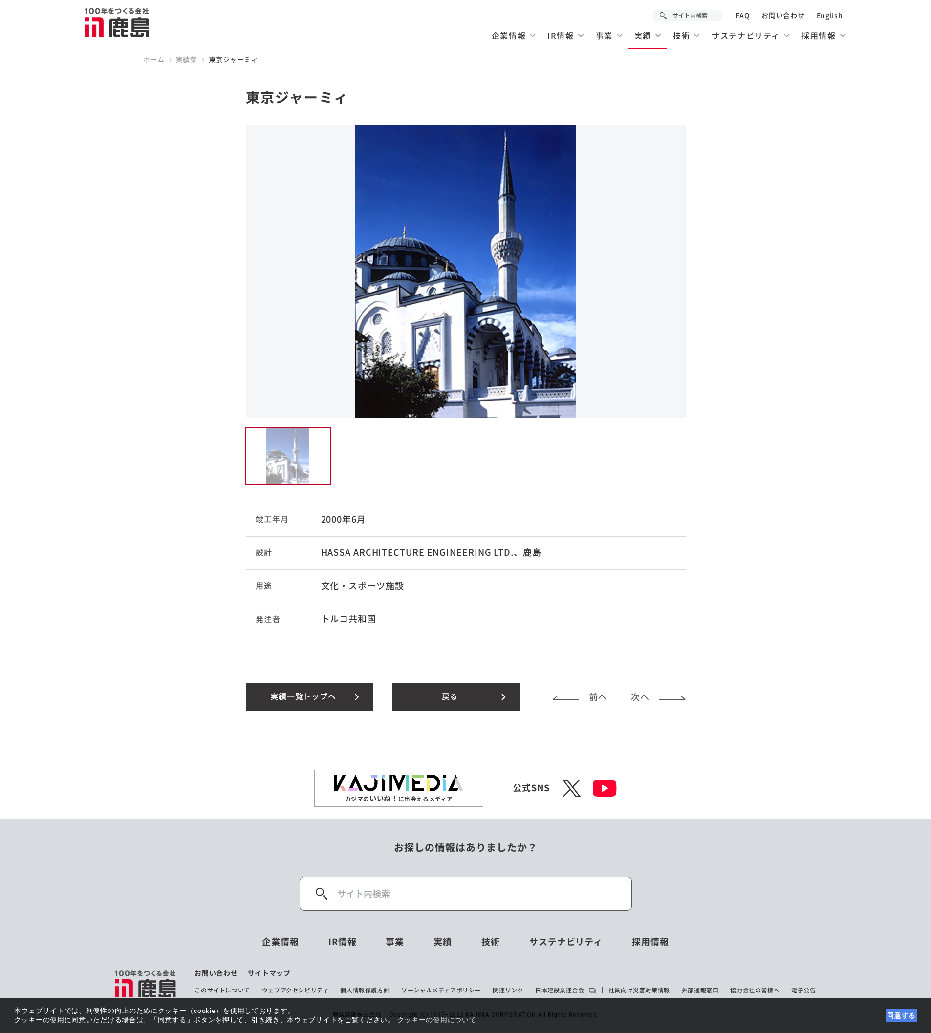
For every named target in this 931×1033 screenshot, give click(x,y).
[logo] (146, 983)
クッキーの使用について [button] (436, 1020)
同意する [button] (901, 1015)
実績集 (186, 59)
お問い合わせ (782, 16)
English (830, 16)
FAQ (743, 16)
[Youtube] (605, 788)
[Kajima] (117, 22)
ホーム (154, 59)
